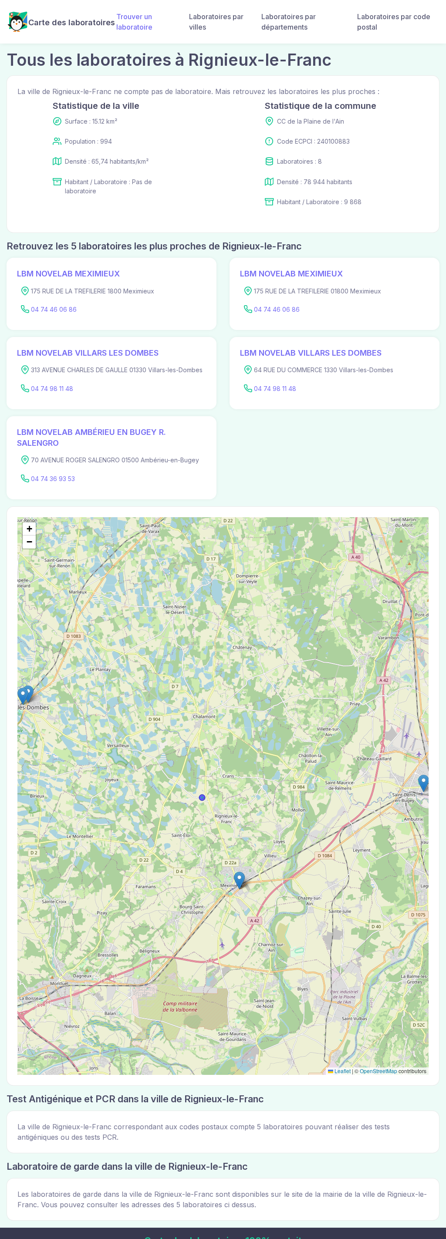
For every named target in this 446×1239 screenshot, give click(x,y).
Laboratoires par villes (216, 21)
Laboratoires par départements (288, 21)
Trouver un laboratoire (134, 21)
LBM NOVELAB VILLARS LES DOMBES (88, 352)
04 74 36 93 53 (53, 478)
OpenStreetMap (378, 1070)
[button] (239, 880)
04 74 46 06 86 (54, 309)
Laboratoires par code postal (393, 21)
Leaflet (342, 1070)
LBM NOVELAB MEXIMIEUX (68, 273)
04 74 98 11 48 (52, 388)
